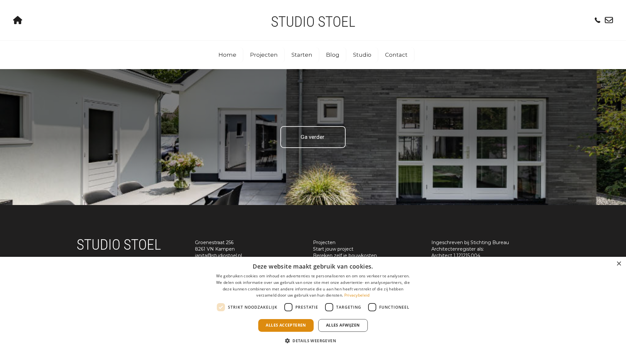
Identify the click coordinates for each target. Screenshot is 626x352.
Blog (332, 54)
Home (227, 54)
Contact (396, 54)
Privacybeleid (357, 295)
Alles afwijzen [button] (343, 325)
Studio (362, 54)
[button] (313, 340)
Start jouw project (333, 249)
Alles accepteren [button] (286, 325)
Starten (301, 54)
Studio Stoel (313, 21)
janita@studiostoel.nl (218, 255)
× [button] (618, 263)
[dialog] (313, 304)
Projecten (264, 54)
